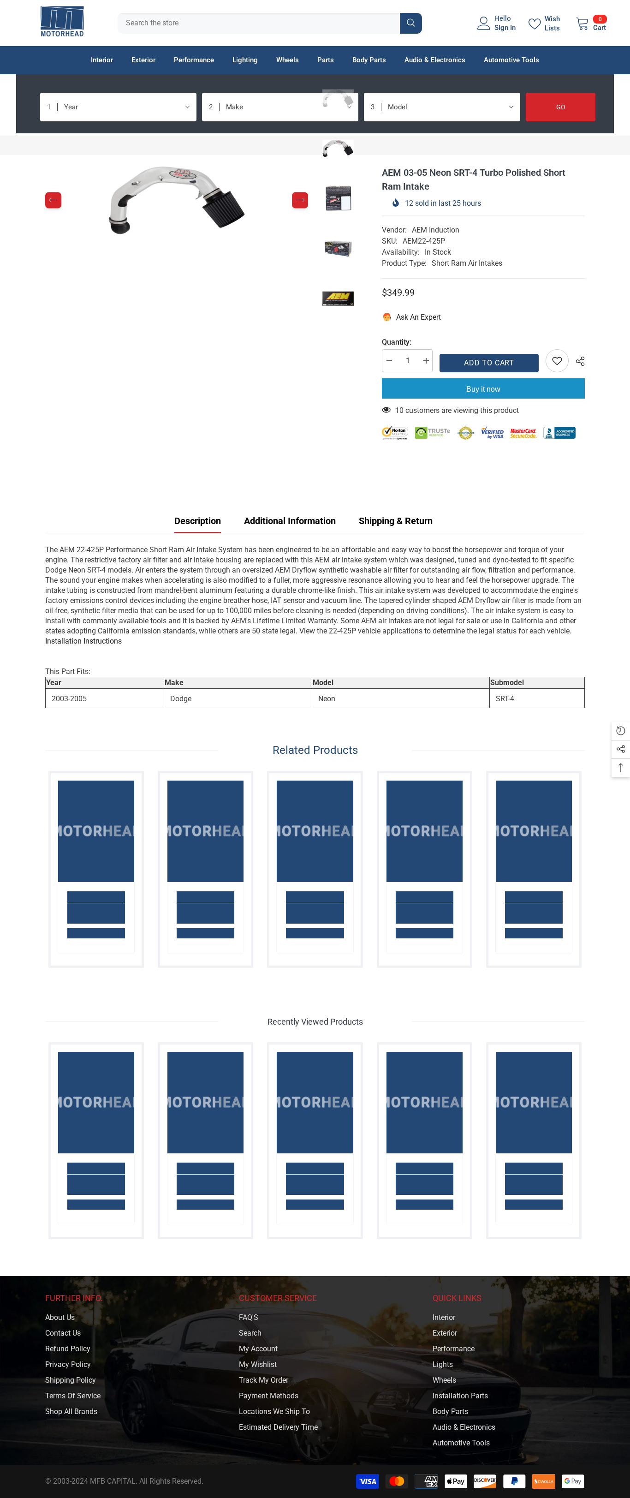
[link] (96, 913)
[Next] (300, 200)
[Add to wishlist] (557, 360)
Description (197, 520)
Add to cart (489, 362)
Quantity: (396, 342)
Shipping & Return (396, 520)
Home (55, 145)
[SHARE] (577, 361)
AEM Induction (435, 230)
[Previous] (53, 200)
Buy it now (483, 389)
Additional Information (290, 520)
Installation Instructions (83, 641)
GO (560, 107)
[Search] (270, 23)
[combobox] (259, 23)
